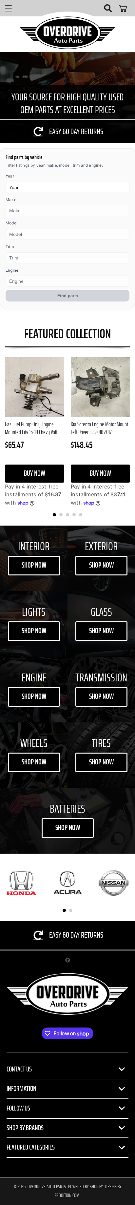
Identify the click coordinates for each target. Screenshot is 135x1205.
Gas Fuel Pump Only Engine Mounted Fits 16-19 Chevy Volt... (32, 428)
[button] (8, 8)
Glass (101, 612)
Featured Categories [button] (31, 1147)
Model (11, 222)
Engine (12, 270)
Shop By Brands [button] (25, 1128)
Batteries (67, 809)
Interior (33, 546)
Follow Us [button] (18, 1108)
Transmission (101, 678)
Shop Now (34, 565)
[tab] (54, 514)
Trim (10, 246)
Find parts (67, 295)
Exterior (101, 546)
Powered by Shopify (85, 1186)
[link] (67, 131)
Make (11, 199)
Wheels (34, 743)
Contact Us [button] (19, 1069)
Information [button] (21, 1088)
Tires (101, 743)
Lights (34, 612)
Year (10, 176)
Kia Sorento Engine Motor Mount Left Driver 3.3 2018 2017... (99, 428)
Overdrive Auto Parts (47, 1186)
